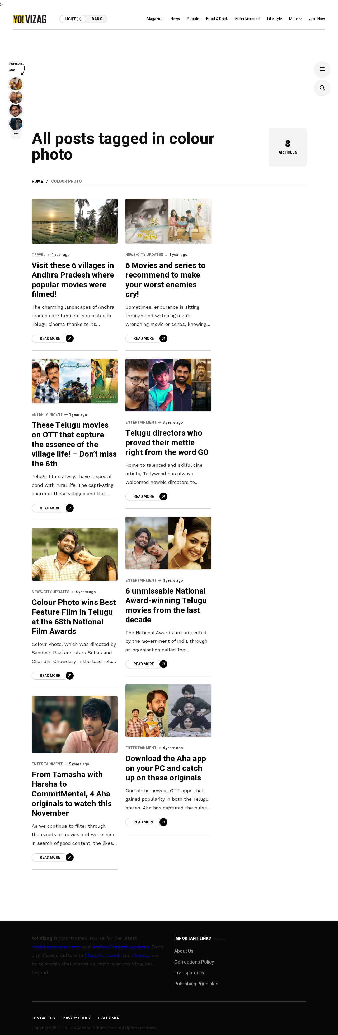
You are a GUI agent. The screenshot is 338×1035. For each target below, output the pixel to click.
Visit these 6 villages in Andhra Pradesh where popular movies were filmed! (73, 280)
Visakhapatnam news (56, 947)
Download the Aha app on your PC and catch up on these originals (165, 768)
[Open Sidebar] (322, 69)
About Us (184, 951)
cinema (140, 955)
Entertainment (47, 414)
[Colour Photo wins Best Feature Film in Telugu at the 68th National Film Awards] (75, 554)
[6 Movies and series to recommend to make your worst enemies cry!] (168, 221)
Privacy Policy (76, 1018)
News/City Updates (144, 254)
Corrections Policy (194, 962)
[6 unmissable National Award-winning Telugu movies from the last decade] (168, 543)
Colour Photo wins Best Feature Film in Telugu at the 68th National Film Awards (74, 617)
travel (112, 955)
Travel (38, 254)
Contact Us (43, 1018)
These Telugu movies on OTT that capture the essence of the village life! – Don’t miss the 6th (74, 444)
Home (37, 181)
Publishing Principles (196, 984)
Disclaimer (108, 1018)
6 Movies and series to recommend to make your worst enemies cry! (165, 280)
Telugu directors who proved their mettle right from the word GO (167, 442)
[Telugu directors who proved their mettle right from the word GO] (168, 385)
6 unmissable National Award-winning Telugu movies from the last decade (166, 605)
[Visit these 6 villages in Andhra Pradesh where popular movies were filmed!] (75, 221)
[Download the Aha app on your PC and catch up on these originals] (168, 710)
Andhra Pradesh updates (120, 947)
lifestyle (94, 955)
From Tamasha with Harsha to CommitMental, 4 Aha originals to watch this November (72, 794)
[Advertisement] (169, 66)
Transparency (189, 972)
